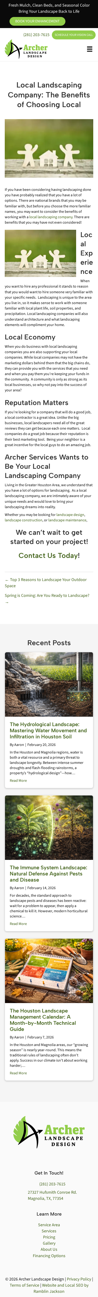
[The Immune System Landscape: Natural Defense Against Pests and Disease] (49, 827)
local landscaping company (50, 217)
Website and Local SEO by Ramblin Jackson (61, 1288)
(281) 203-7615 (36, 35)
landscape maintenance (67, 520)
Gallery (49, 1243)
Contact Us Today (48, 555)
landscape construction (23, 520)
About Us (49, 1249)
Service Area (49, 1225)
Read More (18, 780)
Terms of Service (24, 1285)
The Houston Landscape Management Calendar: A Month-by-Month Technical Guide (43, 1020)
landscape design (70, 514)
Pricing (49, 1237)
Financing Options (49, 1256)
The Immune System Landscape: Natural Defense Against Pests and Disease (48, 873)
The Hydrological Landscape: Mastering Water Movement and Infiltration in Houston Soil (48, 730)
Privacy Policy (79, 1279)
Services (49, 1231)
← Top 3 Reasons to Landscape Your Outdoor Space (46, 583)
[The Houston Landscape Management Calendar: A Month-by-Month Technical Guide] (49, 971)
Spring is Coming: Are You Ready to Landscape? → (47, 599)
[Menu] (90, 49)
